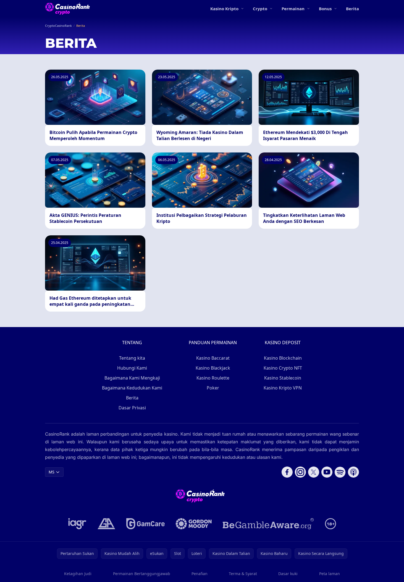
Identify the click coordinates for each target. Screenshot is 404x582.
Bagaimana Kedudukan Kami (132, 388)
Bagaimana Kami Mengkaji (132, 378)
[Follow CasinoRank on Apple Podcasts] (353, 472)
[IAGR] (77, 523)
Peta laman (329, 573)
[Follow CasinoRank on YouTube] (326, 472)
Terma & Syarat (243, 573)
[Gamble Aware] (268, 523)
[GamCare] (145, 523)
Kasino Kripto (224, 8)
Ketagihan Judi (77, 573)
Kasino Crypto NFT (283, 368)
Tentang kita (132, 358)
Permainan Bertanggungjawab (141, 573)
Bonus (325, 8)
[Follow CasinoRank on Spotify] (340, 472)
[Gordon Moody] (194, 523)
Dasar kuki (288, 573)
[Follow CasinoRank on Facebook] (287, 472)
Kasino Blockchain (283, 358)
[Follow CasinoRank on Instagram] (300, 472)
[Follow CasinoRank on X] (313, 472)
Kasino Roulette (212, 378)
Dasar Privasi (132, 408)
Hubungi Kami (132, 368)
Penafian (199, 573)
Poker (213, 388)
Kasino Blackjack (213, 368)
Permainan (293, 8)
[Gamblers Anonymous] (106, 523)
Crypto (260, 8)
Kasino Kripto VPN (283, 388)
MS (51, 472)
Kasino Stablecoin (282, 378)
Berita (352, 8)
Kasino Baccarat (213, 358)
